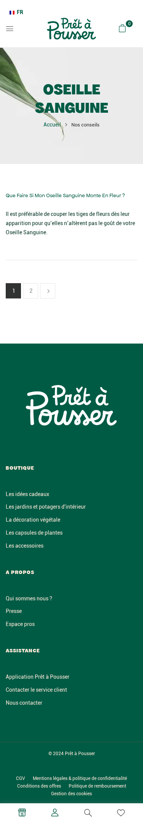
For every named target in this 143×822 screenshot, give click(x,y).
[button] (122, 28)
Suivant (47, 290)
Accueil (52, 125)
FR (20, 12)
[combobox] (16, 13)
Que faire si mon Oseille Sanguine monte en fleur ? (65, 195)
